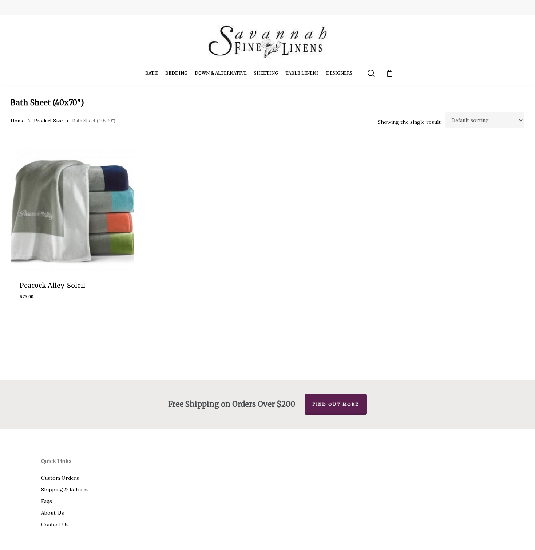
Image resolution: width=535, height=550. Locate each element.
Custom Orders (60, 478)
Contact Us (55, 524)
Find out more (335, 404)
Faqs (46, 501)
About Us (52, 513)
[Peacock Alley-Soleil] (72, 209)
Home (17, 121)
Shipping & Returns (65, 489)
